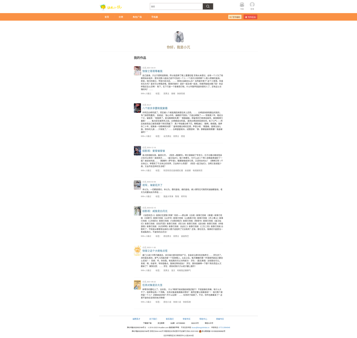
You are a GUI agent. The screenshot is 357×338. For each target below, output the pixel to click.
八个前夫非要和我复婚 (154, 108)
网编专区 (220, 318)
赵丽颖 (188, 170)
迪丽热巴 (185, 236)
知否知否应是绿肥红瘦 (173, 170)
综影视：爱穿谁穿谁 (153, 150)
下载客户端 (147, 323)
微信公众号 (209, 323)
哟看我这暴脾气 (184, 270)
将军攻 (184, 196)
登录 (252, 9)
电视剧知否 (197, 170)
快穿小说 (177, 301)
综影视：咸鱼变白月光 (154, 211)
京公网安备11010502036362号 (213, 331)
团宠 (183, 136)
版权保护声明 (174, 327)
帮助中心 (203, 318)
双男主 (166, 93)
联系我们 (170, 318)
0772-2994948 (224, 327)
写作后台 (252, 17)
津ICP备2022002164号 (140, 331)
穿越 (173, 93)
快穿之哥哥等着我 (152, 71)
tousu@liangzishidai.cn (200, 327)
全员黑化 (167, 136)
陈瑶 (177, 196)
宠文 (173, 270)
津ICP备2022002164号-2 (136, 327)
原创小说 (167, 301)
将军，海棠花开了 (152, 185)
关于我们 (153, 318)
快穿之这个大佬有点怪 (154, 250)
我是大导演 (168, 196)
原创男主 (167, 236)
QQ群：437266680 (177, 323)
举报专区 (186, 318)
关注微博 (161, 323)
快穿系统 (181, 93)
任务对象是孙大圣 (152, 285)
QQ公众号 (195, 323)
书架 (242, 9)
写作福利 (236, 17)
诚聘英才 (136, 318)
